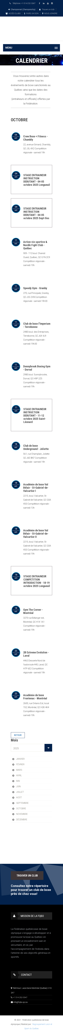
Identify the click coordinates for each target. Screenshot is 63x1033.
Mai (18, 781)
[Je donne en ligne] (31, 36)
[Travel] (31, 25)
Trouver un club (47, 9)
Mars (19, 770)
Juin (18, 786)
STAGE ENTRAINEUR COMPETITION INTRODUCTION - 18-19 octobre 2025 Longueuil (36, 581)
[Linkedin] (44, 3)
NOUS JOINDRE (50, 13)
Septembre (22, 803)
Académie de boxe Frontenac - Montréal (35, 697)
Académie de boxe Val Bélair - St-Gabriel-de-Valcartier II (35, 533)
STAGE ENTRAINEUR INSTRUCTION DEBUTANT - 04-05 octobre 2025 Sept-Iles (36, 213)
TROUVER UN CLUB (27, 875)
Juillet (20, 792)
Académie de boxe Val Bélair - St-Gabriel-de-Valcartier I (35, 487)
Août (19, 797)
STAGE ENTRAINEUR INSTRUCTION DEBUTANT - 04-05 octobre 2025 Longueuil (36, 179)
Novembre (22, 814)
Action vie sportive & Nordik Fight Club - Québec (35, 245)
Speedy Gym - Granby (35, 288)
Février (20, 764)
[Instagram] (52, 3)
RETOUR (18, 735)
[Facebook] (40, 3)
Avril (19, 775)
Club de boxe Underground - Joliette (36, 447)
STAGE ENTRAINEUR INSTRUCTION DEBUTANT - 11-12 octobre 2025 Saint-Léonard (34, 415)
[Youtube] (48, 3)
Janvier (20, 759)
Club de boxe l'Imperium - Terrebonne (36, 325)
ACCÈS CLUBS (14, 13)
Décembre (21, 819)
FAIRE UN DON (32, 13)
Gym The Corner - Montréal (33, 611)
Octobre (21, 808)
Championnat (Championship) (23, 9)
